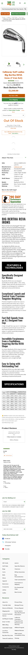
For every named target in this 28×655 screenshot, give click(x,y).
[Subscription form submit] (24, 501)
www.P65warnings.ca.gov (8, 422)
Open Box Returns (20, 566)
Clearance (17, 569)
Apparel (4, 581)
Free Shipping (13, 99)
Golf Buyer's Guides (7, 618)
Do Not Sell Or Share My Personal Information (20, 612)
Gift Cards (5, 563)
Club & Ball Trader (7, 627)
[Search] (25, 9)
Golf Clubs (5, 566)
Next (24, 64)
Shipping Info (6, 611)
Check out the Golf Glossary (9, 191)
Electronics (5, 584)
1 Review (17, 80)
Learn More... (15, 133)
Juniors (17, 563)
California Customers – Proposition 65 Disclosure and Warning (19, 621)
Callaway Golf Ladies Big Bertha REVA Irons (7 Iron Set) (14, 433)
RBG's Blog (5, 624)
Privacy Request (19, 608)
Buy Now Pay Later (7, 635)
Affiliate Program (19, 627)
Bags (3, 569)
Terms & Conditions (7, 638)
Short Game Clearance (18, 13)
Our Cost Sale (5, 13)
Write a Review (14, 440)
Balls (3, 575)
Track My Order (6, 605)
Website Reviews (19, 630)
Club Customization (20, 579)
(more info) (13, 128)
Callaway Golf (18, 167)
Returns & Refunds (7, 608)
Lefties (4, 590)
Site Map (14, 649)
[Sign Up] (24, 529)
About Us (5, 602)
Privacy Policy (18, 602)
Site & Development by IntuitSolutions (13, 647)
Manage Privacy (19, 605)
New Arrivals (18, 592)
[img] (11, 80)
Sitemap (17, 638)
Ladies (4, 593)
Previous (3, 64)
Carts (3, 572)
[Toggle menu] (2, 3)
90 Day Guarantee (20, 572)
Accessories (5, 587)
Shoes (4, 578)
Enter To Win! (6, 621)
